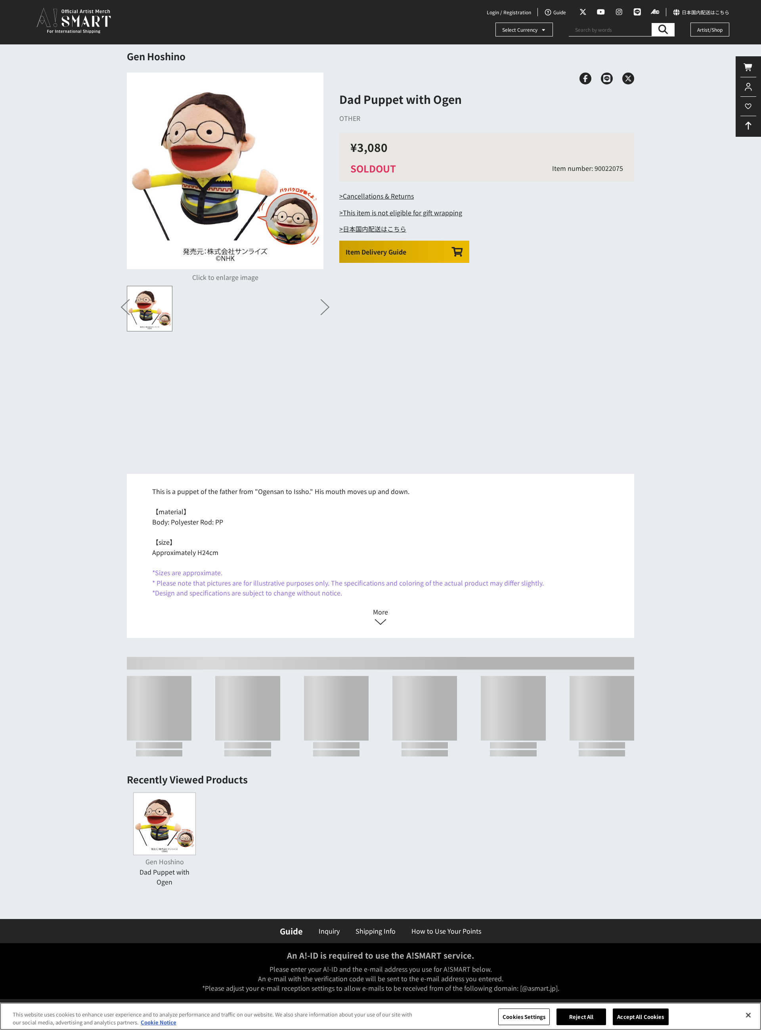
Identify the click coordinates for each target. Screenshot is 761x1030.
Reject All (581, 1016)
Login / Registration (509, 12)
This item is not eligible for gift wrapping (402, 212)
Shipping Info (376, 931)
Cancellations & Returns (378, 196)
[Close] (748, 1015)
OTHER (349, 118)
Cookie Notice (158, 1022)
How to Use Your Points (446, 931)
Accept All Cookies (640, 1016)
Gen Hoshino (156, 56)
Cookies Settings (524, 1016)
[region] (380, 1016)
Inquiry (329, 931)
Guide (291, 931)
